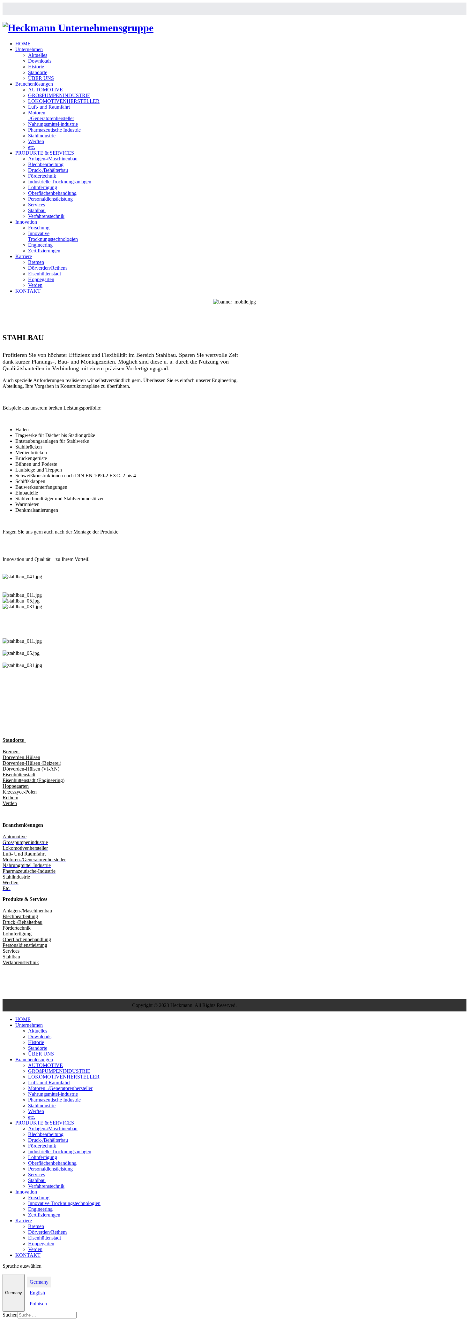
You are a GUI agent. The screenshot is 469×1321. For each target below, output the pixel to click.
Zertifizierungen (44, 250)
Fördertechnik (42, 176)
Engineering (40, 245)
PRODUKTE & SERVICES (44, 153)
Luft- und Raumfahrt (49, 107)
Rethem (10, 797)
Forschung (38, 227)
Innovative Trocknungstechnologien (53, 236)
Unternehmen (29, 49)
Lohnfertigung (42, 187)
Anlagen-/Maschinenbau (53, 158)
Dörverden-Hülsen (21, 757)
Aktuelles (37, 55)
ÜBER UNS (41, 78)
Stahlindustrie (42, 135)
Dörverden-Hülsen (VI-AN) (31, 769)
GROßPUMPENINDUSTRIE (59, 95)
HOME (23, 43)
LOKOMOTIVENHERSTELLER (64, 101)
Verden (35, 285)
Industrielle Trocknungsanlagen (59, 181)
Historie (36, 66)
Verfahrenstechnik (46, 216)
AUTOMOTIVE (45, 89)
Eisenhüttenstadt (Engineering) (33, 780)
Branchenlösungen (34, 84)
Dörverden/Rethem (47, 268)
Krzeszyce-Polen (20, 792)
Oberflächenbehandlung (52, 193)
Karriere (23, 256)
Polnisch (38, 1303)
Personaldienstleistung (50, 199)
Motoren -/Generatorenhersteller (51, 115)
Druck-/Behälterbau (48, 170)
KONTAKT (28, 291)
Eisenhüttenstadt (44, 273)
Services (36, 204)
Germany (13, 1292)
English (37, 1292)
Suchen (10, 1314)
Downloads (39, 61)
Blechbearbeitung (45, 164)
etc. (31, 147)
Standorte (37, 72)
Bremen (36, 262)
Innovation (26, 222)
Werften (36, 141)
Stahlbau (37, 210)
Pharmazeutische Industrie (54, 130)
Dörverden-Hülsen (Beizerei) (32, 763)
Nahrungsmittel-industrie (53, 124)
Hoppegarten (41, 279)
